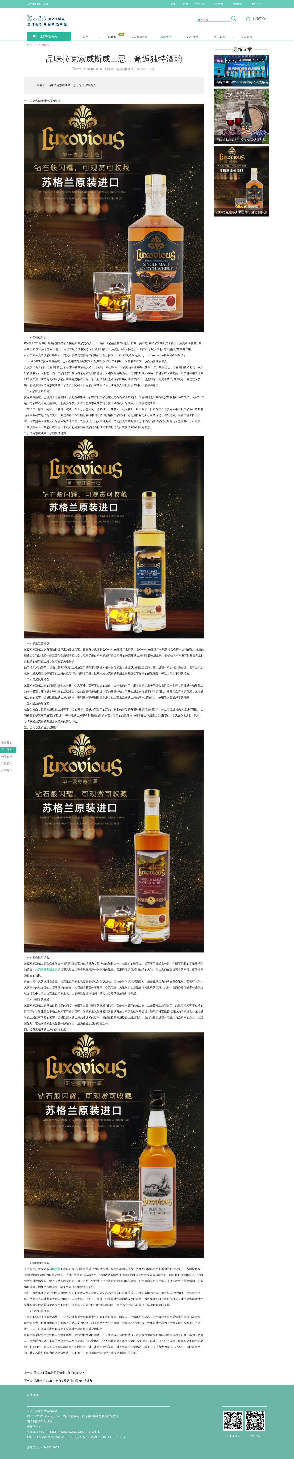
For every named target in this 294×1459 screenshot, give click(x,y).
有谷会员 (246, 37)
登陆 (173, 4)
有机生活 (166, 37)
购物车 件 (260, 18)
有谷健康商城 (139, 37)
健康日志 (44, 44)
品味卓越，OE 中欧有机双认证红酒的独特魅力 (63, 1380)
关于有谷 (219, 37)
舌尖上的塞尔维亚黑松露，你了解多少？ (59, 1372)
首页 (85, 37)
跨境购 (112, 37)
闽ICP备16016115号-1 (41, 1421)
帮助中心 (237, 4)
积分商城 (192, 37)
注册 (185, 4)
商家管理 (256, 4)
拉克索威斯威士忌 (46, 969)
